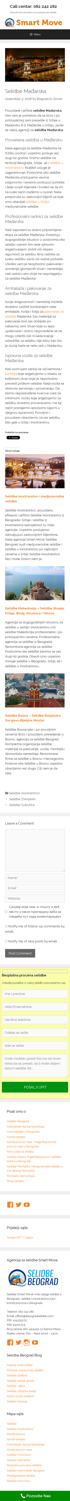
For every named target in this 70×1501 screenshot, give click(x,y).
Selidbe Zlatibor (17, 1375)
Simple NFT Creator (20, 1237)
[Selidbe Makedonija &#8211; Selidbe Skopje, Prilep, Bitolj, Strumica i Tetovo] (35, 599)
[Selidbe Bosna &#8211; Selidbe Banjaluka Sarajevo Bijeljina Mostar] (35, 706)
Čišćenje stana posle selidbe (25, 1370)
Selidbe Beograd (18, 1121)
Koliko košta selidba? (20, 1396)
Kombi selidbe (16, 1137)
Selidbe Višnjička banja (21, 1391)
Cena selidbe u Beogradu (23, 1131)
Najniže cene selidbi (19, 1365)
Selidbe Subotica (21, 805)
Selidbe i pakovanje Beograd (25, 1470)
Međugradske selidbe (21, 1475)
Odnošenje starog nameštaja (25, 1126)
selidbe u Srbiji (37, 202)
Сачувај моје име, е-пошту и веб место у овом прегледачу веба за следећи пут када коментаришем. (35, 911)
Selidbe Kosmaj (17, 1401)
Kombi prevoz (16, 1434)
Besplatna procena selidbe (24, 1465)
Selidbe (12, 1423)
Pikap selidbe (15, 1181)
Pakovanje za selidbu (20, 1151)
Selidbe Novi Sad (18, 1481)
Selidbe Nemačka (18, 1460)
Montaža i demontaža (21, 1176)
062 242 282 (45, 6)
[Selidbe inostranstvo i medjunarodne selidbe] (35, 487)
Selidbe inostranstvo (24, 793)
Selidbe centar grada (20, 1380)
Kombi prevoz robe (19, 1449)
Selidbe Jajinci (16, 1385)
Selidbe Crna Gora (19, 1455)
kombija (11, 374)
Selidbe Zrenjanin (22, 799)
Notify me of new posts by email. (32, 941)
